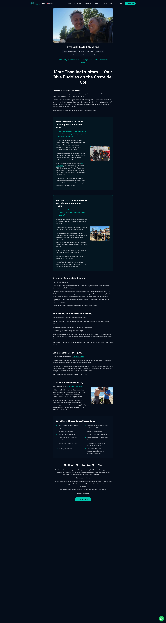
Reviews (97, 3)
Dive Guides (87, 3)
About (111, 3)
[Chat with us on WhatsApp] (161, 618)
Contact (105, 3)
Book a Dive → (83, 499)
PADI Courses (77, 3)
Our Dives (68, 3)
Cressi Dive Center (78, 357)
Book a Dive (130, 3)
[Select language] (122, 3)
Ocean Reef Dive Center (74, 386)
